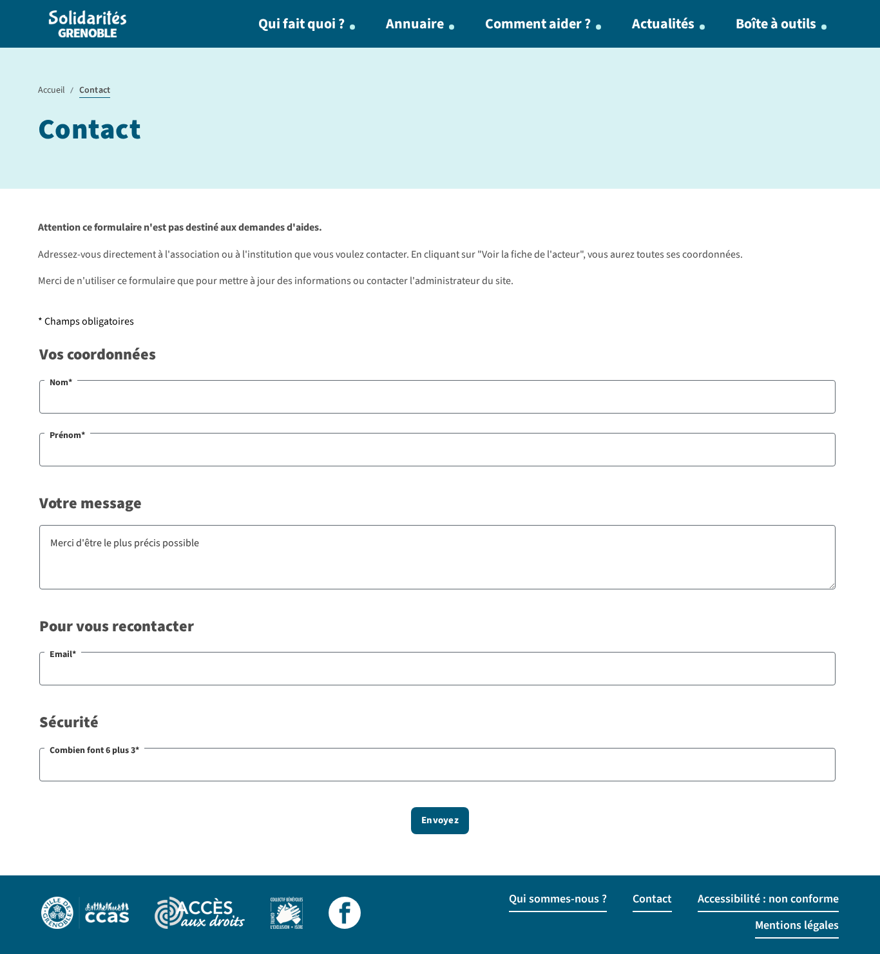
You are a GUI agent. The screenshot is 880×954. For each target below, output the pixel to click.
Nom (61, 382)
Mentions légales (797, 925)
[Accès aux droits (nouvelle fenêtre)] (200, 915)
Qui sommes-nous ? (558, 899)
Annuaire (415, 24)
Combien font (94, 750)
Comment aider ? (538, 24)
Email (63, 654)
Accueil (51, 90)
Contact (652, 899)
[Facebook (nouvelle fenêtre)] (345, 915)
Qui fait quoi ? (301, 24)
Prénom (67, 435)
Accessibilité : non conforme (768, 899)
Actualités (663, 24)
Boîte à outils (776, 24)
